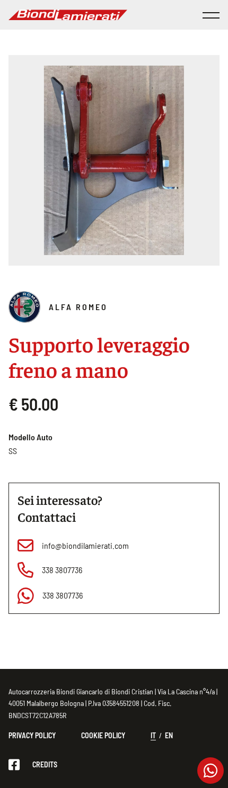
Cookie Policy (103, 735)
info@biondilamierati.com (85, 545)
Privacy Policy (32, 735)
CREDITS (44, 764)
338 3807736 (62, 570)
